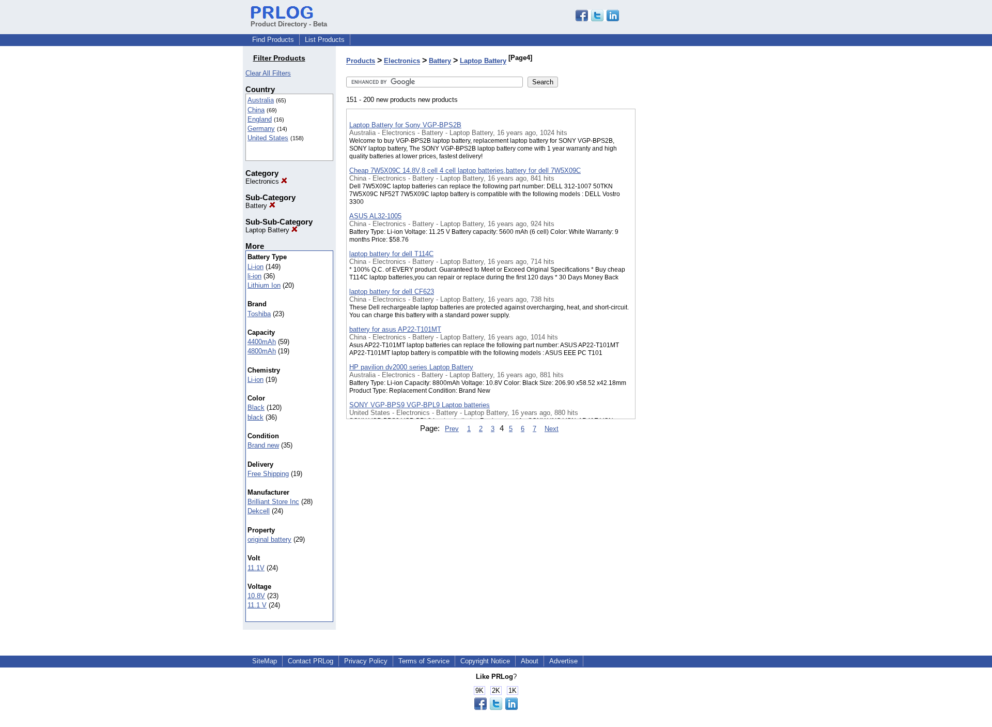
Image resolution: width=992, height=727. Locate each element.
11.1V (256, 568)
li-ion (254, 276)
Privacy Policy (366, 661)
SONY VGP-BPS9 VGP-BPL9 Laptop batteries (419, 405)
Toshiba (259, 314)
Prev (452, 429)
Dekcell (258, 511)
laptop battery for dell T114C (391, 254)
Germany (261, 128)
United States (267, 138)
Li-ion (255, 267)
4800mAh (261, 351)
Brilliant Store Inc (273, 502)
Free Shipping (268, 474)
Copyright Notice (485, 661)
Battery (257, 206)
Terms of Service (424, 661)
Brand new (263, 445)
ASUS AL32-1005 (375, 216)
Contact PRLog (310, 661)
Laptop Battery (268, 230)
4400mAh (261, 342)
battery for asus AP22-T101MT (395, 329)
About (529, 661)
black (255, 417)
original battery (269, 539)
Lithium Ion (264, 285)
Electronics (263, 181)
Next (552, 429)
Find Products (273, 39)
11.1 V (257, 605)
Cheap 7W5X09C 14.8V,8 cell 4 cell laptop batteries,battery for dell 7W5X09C (465, 170)
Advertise (563, 661)
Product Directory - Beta (289, 24)
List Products (325, 39)
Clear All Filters (268, 73)
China (256, 110)
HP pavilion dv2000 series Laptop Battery (411, 367)
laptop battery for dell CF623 (391, 291)
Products (360, 61)
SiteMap (264, 661)
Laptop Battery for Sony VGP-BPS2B (405, 125)
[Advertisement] (687, 268)
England (259, 119)
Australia (260, 100)
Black (256, 407)
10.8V (256, 596)
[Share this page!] (597, 19)
